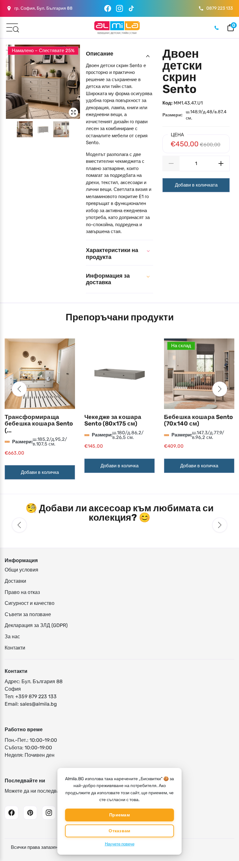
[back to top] (225, 836)
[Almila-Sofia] (117, 28)
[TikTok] (131, 8)
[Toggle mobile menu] (12, 27)
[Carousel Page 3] (61, 129)
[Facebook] (107, 8)
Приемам (119, 815)
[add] (221, 163)
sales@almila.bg (38, 704)
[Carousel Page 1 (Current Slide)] (25, 129)
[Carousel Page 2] (43, 129)
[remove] (171, 163)
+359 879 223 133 (36, 696)
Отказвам (119, 831)
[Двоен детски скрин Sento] (43, 82)
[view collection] (40, 373)
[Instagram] (119, 8)
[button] (19, 389)
